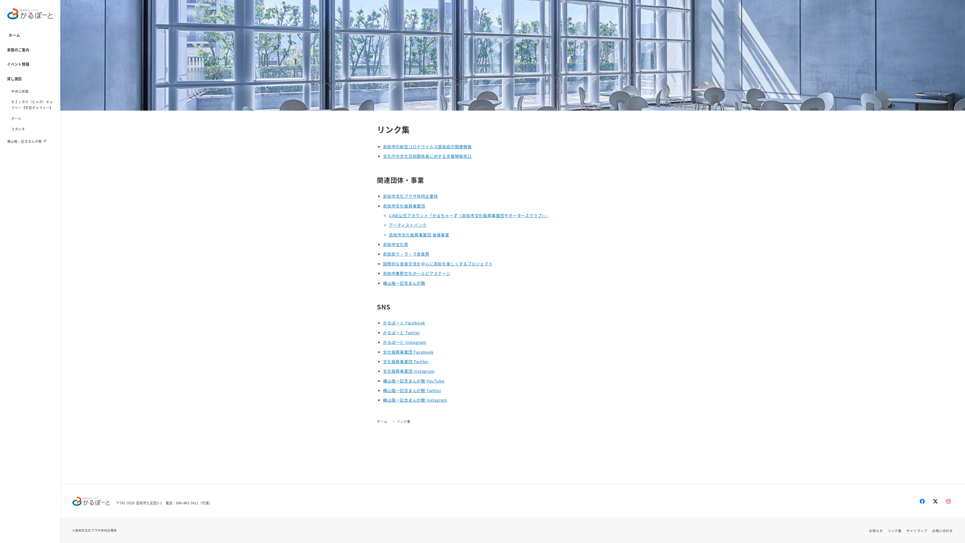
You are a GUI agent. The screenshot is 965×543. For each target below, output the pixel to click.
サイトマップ (916, 530)
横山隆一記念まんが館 (24, 141)
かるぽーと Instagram (404, 342)
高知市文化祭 (395, 244)
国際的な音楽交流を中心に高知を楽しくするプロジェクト (438, 264)
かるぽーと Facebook (404, 323)
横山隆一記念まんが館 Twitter (412, 390)
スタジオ (18, 128)
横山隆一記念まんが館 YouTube (413, 381)
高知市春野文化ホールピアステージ (417, 273)
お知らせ (876, 530)
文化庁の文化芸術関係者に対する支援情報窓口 (427, 156)
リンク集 (895, 530)
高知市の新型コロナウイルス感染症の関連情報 (427, 147)
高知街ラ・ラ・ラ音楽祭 (406, 254)
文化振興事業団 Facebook (408, 352)
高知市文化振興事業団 (404, 206)
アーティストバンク (408, 225)
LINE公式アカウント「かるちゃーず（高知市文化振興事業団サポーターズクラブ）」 (468, 215)
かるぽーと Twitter (401, 333)
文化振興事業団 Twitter (405, 361)
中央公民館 (20, 91)
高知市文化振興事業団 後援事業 (419, 235)
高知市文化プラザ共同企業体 (410, 196)
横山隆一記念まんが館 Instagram (415, 400)
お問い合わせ (942, 530)
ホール (16, 118)
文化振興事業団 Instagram (409, 371)
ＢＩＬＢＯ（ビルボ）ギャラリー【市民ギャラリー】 (32, 104)
